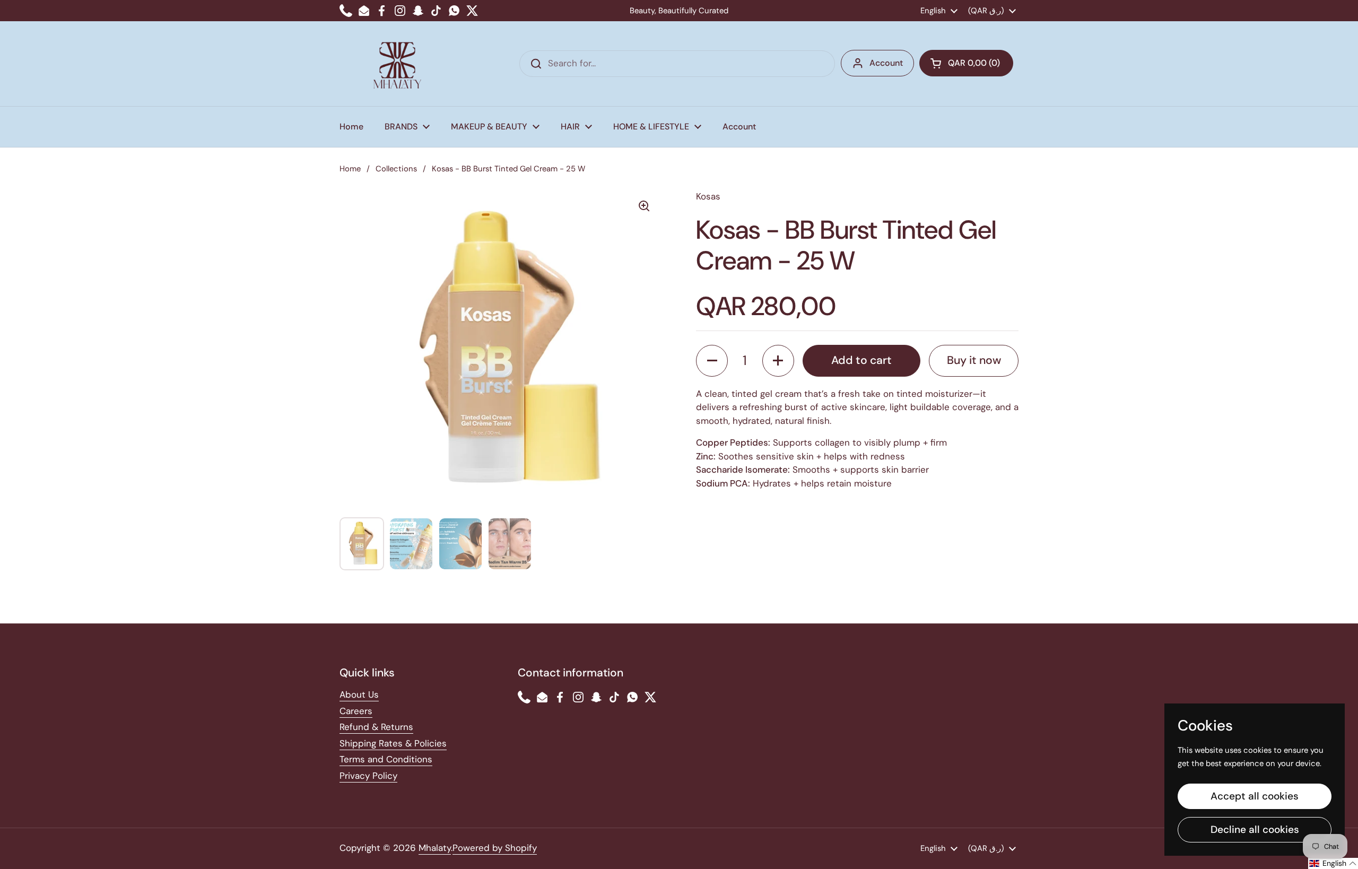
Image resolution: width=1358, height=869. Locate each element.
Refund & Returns (376, 727)
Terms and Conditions (386, 759)
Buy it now (974, 360)
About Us (359, 694)
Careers (356, 711)
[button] (966, 63)
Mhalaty (435, 848)
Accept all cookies (1255, 796)
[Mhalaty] (397, 63)
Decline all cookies (1255, 829)
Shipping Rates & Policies (393, 743)
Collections (396, 168)
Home (350, 168)
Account (886, 62)
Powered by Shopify (494, 848)
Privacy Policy (368, 775)
